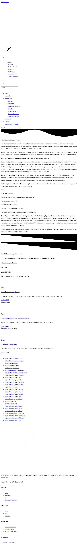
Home (6, 93)
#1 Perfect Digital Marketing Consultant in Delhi (15, 318)
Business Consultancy (14, 106)
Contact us (8, 119)
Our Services (8, 98)
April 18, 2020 (5, 300)
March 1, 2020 (5, 352)
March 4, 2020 (5, 326)
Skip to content (5, 2)
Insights (10, 109)
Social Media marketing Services (10, 292)
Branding (11, 103)
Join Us (7, 121)
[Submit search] (20, 128)
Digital (10, 101)
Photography (12, 111)
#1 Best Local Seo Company (9, 344)
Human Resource (13, 114)
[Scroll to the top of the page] (1, 545)
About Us (7, 96)
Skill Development (13, 116)
